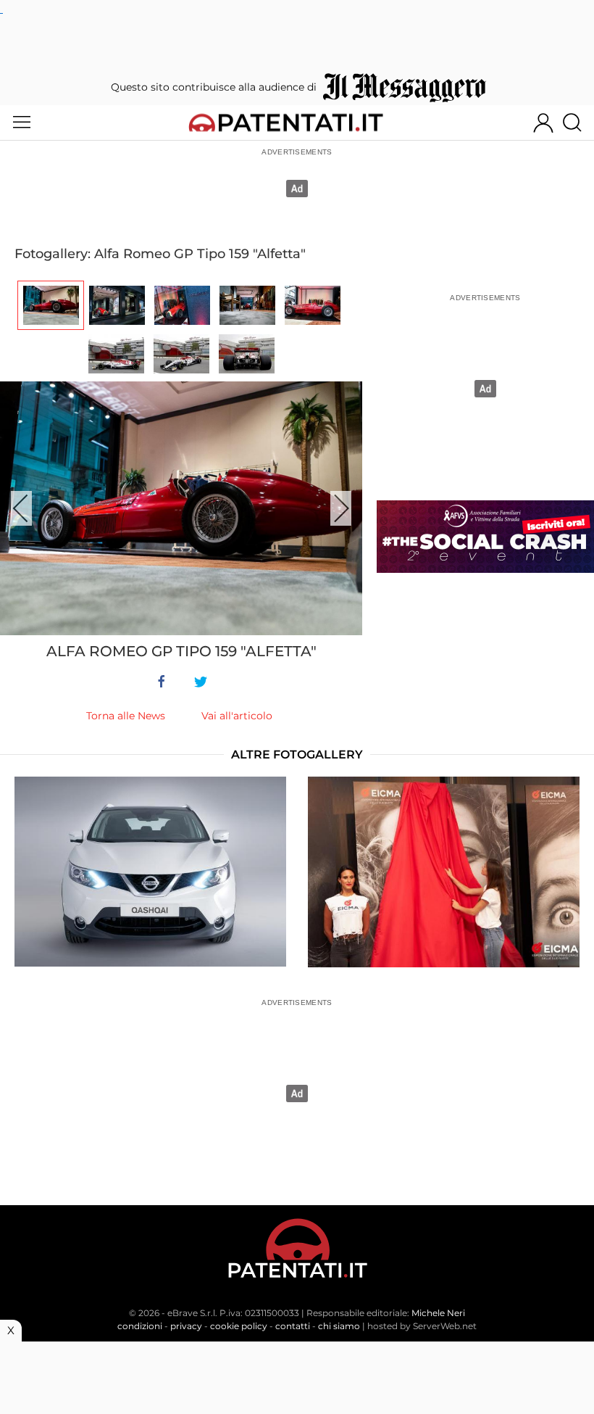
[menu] (21, 122)
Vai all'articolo (236, 715)
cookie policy (238, 1325)
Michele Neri (438, 1312)
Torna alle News (125, 715)
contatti (292, 1325)
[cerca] (577, 122)
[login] (543, 122)
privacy (186, 1325)
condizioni (139, 1325)
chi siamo (339, 1325)
